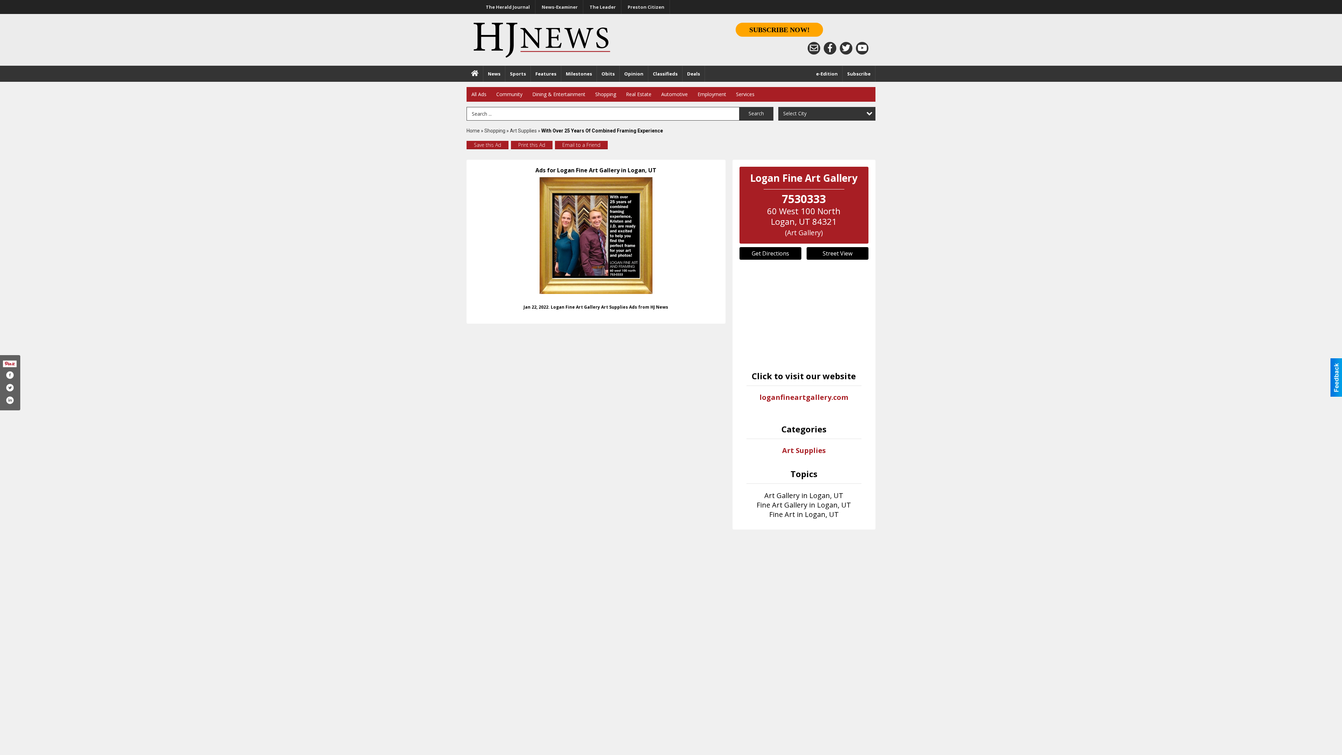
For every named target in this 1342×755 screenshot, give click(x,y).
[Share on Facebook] (9, 375)
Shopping (605, 94)
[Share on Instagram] (9, 400)
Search (756, 113)
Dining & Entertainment (558, 94)
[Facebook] (830, 48)
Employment (712, 94)
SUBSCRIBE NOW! (779, 30)
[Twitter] (846, 48)
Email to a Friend (581, 145)
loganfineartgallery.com (803, 397)
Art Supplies (523, 131)
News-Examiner (560, 7)
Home (473, 131)
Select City (795, 113)
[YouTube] (862, 48)
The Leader (603, 7)
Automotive (674, 94)
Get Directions (770, 253)
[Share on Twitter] (9, 388)
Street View (837, 253)
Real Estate (638, 94)
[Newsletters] (814, 48)
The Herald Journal (508, 7)
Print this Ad (531, 145)
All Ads (478, 94)
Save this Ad (487, 145)
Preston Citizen (646, 7)
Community (509, 94)
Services (745, 94)
